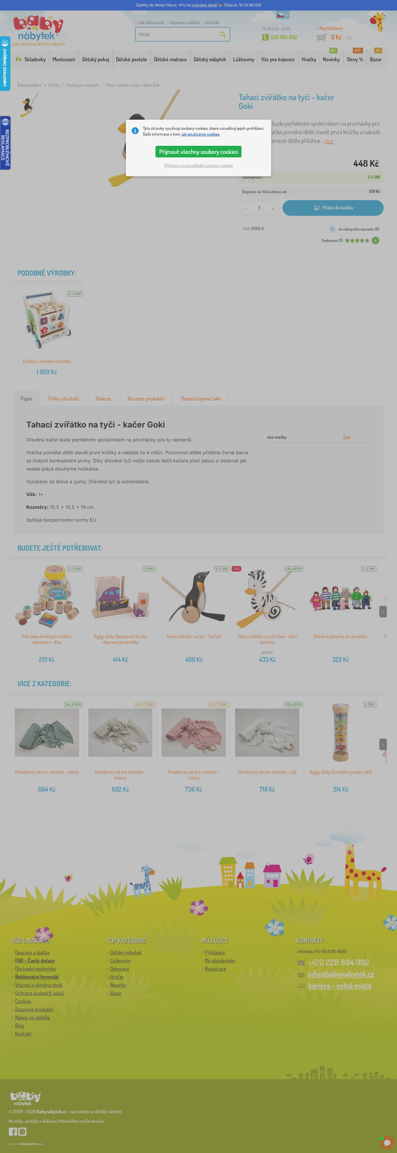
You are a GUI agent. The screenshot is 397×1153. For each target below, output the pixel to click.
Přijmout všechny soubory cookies (198, 151)
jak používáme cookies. (201, 134)
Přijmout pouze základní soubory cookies (198, 165)
